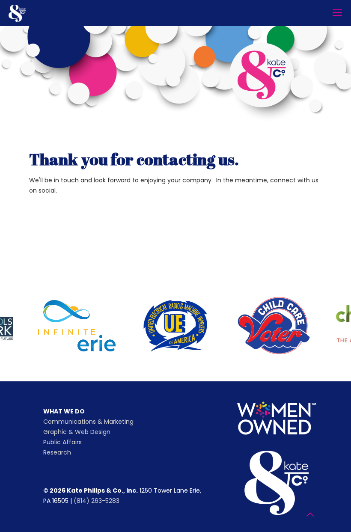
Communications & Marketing (88, 421)
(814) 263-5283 (96, 500)
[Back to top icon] (310, 514)
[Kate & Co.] (17, 13)
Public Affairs (62, 442)
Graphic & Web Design (76, 432)
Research (57, 452)
